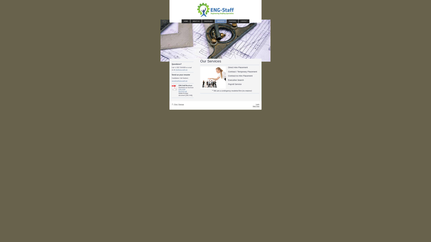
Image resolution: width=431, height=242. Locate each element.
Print (176, 104)
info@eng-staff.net (181, 70)
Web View (256, 106)
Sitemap (181, 104)
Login (257, 104)
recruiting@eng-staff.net (179, 81)
